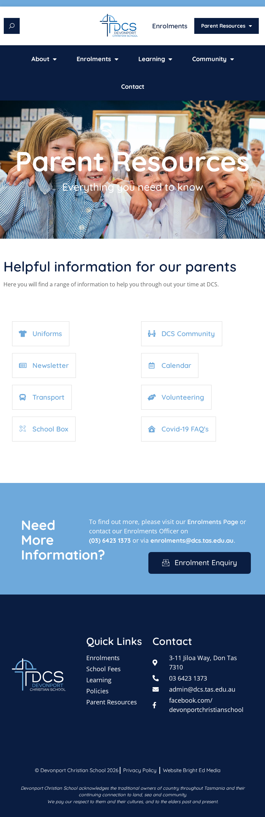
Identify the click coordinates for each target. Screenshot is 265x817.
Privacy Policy (140, 770)
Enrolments (169, 26)
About (40, 59)
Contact (132, 87)
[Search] (11, 26)
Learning (151, 59)
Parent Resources (223, 25)
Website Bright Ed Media (191, 770)
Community (209, 59)
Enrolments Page (212, 522)
